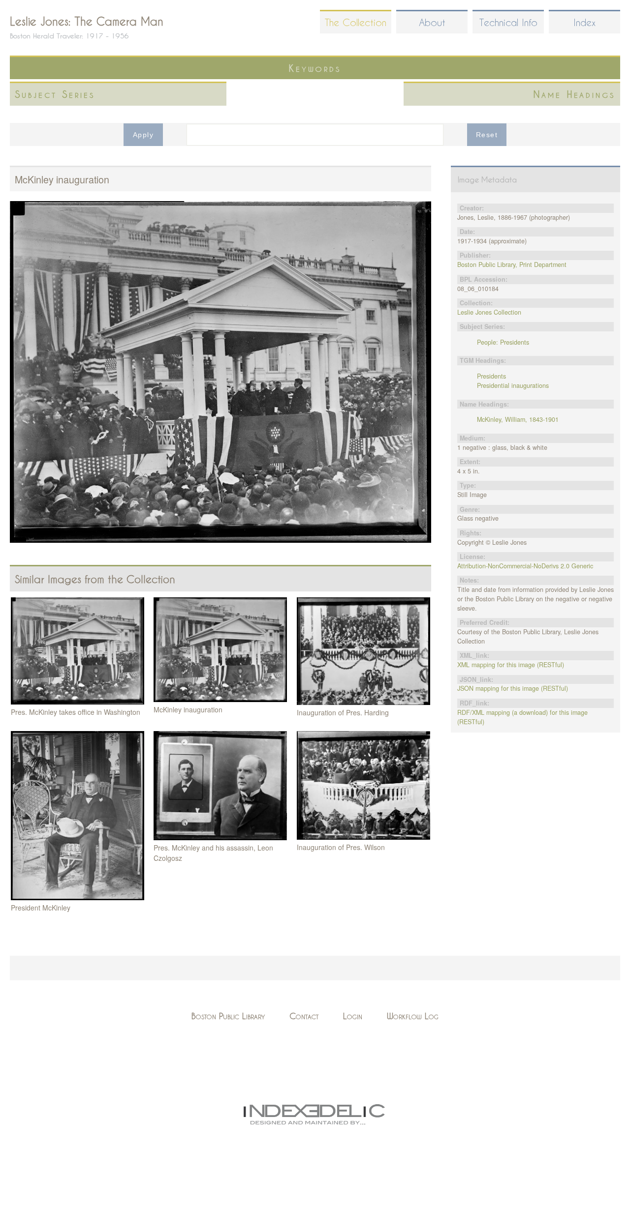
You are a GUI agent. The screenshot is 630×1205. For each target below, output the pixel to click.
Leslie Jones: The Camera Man (86, 21)
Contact (303, 1016)
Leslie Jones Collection (489, 312)
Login (352, 1016)
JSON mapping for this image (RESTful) (512, 688)
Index (584, 22)
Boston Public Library (228, 1016)
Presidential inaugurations (513, 385)
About (432, 22)
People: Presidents (503, 342)
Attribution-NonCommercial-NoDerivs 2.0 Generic (525, 565)
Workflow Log (413, 1016)
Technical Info (508, 22)
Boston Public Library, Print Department (512, 264)
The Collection (355, 22)
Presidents (491, 376)
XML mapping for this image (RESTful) (510, 664)
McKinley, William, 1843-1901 (518, 419)
